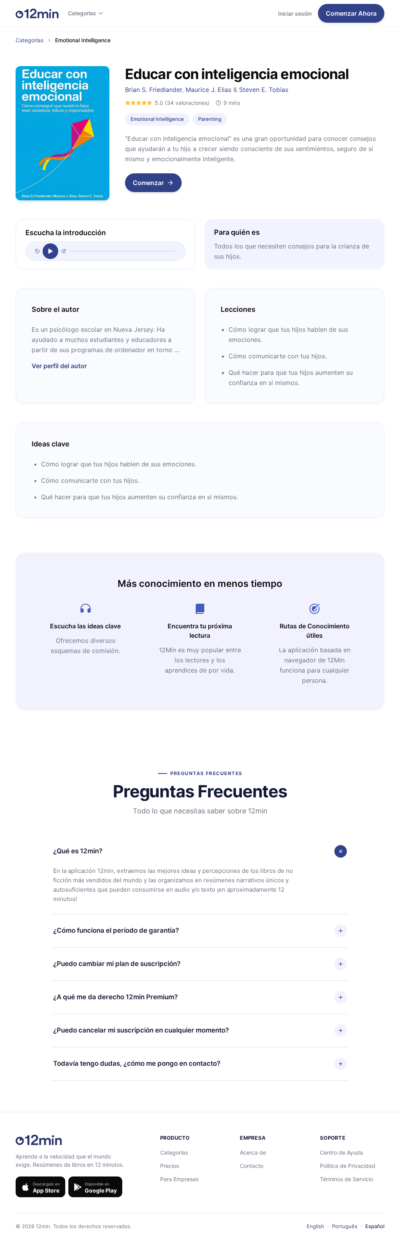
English (315, 1226)
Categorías (82, 13)
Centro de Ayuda (341, 1152)
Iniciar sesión (295, 13)
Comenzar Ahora (351, 13)
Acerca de (253, 1152)
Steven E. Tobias (263, 90)
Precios (169, 1165)
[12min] (37, 13)
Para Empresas (179, 1179)
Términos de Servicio (346, 1179)
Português (344, 1226)
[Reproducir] (50, 251)
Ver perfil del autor (59, 366)
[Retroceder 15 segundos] (37, 251)
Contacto (251, 1165)
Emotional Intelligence (157, 119)
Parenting (209, 119)
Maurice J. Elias (208, 90)
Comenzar (148, 183)
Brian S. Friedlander (153, 90)
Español (374, 1226)
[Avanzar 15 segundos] (63, 251)
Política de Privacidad (347, 1165)
